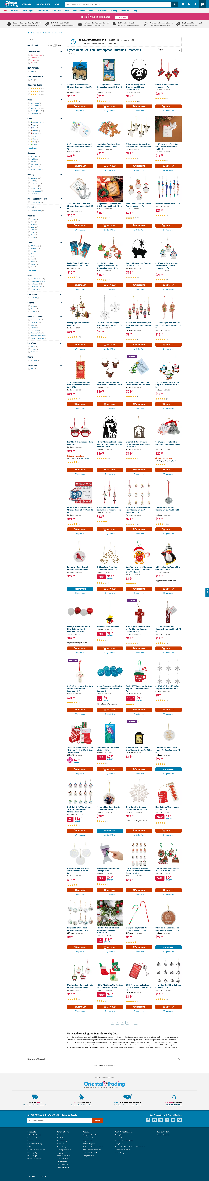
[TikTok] (167, 1120)
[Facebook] (148, 1120)
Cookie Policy (119, 1153)
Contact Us (60, 1135)
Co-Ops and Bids (33, 1138)
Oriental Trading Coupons (36, 1150)
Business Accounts (33, 1141)
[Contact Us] (189, 4)
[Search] (174, 4)
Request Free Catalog (34, 1144)
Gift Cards (30, 1147)
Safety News (119, 1144)
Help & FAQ (60, 1138)
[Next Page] (141, 1022)
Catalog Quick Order (34, 1135)
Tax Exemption (62, 1162)
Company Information (90, 1135)
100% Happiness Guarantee (92, 1150)
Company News (88, 1156)
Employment (87, 1141)
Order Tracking (62, 1141)
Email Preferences (63, 1168)
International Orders (63, 1156)
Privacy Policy (119, 1135)
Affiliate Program (89, 1144)
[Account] (195, 4)
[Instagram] (179, 1120)
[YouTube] (173, 1120)
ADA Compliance (62, 1165)
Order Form (60, 1144)
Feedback (207, 592)
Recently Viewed (36, 1059)
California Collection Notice (124, 1141)
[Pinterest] (160, 1120)
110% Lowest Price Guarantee (93, 1147)
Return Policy (61, 1147)
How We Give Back (89, 1138)
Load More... (33, 148)
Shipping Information (64, 1150)
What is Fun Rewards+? (35, 1159)
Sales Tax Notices (62, 1159)
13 (136, 1022)
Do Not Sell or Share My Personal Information (130, 1147)
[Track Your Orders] (183, 4)
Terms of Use (119, 1138)
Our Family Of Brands (90, 1153)
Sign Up (97, 1120)
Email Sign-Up (32, 1153)
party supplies (96, 1045)
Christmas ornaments (132, 1037)
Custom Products (163, 1135)
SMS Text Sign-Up (33, 1156)
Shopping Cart (62, 1153)
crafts (130, 1045)
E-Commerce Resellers (122, 1150)
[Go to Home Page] (28, 33)
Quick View (81, 111)
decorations (82, 1039)
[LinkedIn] (154, 1120)
